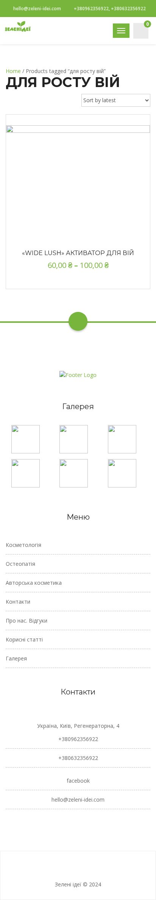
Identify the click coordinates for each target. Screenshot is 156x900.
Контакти (18, 601)
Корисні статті (24, 639)
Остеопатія (20, 563)
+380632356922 (78, 757)
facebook (78, 780)
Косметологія (23, 544)
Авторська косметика (34, 582)
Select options (78, 175)
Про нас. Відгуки (26, 620)
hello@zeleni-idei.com (37, 8)
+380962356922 (78, 739)
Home (13, 71)
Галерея (16, 658)
